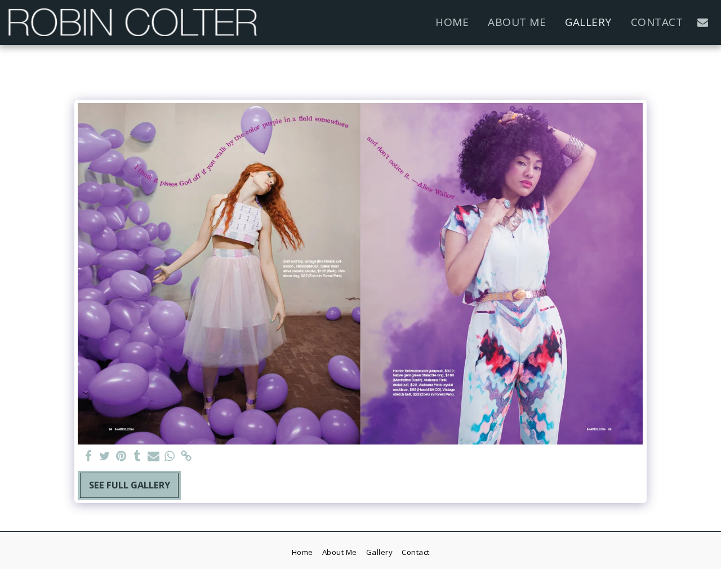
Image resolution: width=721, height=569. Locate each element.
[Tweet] (105, 456)
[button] (702, 22)
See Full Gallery (129, 484)
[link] (186, 456)
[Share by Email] (153, 456)
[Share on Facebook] (89, 456)
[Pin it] (121, 456)
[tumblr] (137, 456)
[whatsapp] (170, 456)
